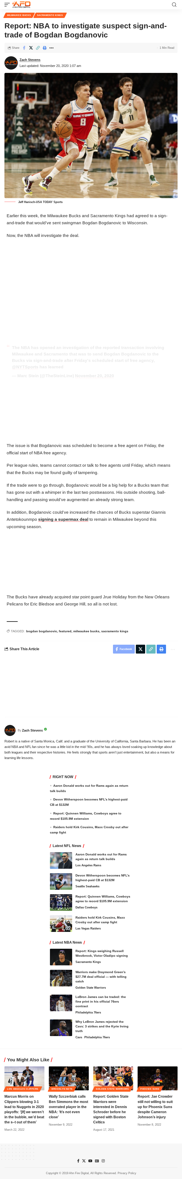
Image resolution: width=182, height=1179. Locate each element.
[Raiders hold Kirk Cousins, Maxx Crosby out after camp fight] (61, 923)
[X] (84, 1161)
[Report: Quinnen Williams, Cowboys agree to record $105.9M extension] (61, 902)
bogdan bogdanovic (41, 631)
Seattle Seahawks (87, 886)
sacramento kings (114, 631)
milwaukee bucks (86, 631)
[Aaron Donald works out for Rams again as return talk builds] (61, 860)
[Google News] (97, 1161)
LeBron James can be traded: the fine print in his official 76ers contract (100, 1001)
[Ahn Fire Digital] (21, 4)
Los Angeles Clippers (22, 1089)
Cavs (78, 1037)
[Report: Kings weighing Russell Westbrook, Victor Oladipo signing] (61, 957)
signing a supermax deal (63, 519)
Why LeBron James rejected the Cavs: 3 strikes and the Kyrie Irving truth (102, 1026)
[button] (8, 4)
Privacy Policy (127, 1173)
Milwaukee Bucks (19, 15)
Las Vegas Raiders (88, 928)
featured (65, 631)
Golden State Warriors (90, 987)
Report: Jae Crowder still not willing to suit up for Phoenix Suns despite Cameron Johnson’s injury (155, 1107)
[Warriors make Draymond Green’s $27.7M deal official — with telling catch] (61, 978)
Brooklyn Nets (62, 1089)
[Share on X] (31, 47)
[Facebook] (78, 1161)
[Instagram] (103, 1161)
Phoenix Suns (149, 1089)
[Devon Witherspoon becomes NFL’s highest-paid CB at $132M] (61, 881)
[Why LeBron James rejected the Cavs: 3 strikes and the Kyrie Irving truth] (61, 1027)
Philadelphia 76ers (88, 1012)
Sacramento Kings (50, 15)
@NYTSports (25, 367)
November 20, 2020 (94, 375)
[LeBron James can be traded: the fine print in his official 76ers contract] (61, 1003)
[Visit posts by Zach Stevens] (11, 63)
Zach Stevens (30, 60)
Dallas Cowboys (86, 907)
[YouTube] (90, 1161)
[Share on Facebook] (24, 47)
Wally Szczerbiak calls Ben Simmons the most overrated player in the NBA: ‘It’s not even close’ (68, 1107)
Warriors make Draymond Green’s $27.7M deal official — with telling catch (101, 976)
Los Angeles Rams (88, 865)
